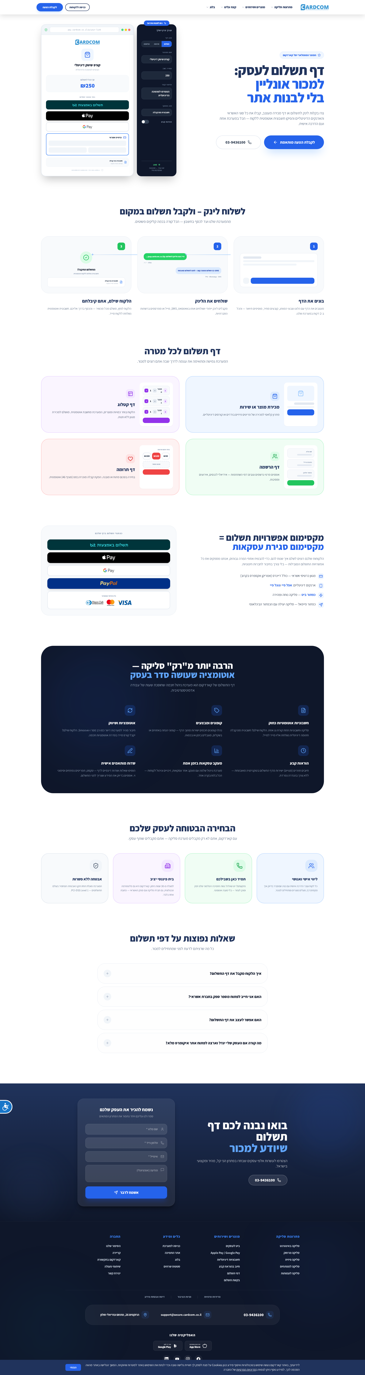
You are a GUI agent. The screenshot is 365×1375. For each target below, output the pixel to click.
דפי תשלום (233, 1273)
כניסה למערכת (171, 1246)
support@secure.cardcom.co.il (181, 1315)
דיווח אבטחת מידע (155, 1296)
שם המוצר (167, 52)
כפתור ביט (309, 594)
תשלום (166, 44)
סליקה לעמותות (290, 1273)
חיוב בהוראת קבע (229, 1266)
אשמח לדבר (129, 1192)
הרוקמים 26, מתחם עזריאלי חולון (119, 1315)
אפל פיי (287, 585)
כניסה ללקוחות (77, 7)
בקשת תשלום (232, 1280)
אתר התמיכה (172, 1253)
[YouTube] (177, 1359)
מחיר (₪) (167, 68)
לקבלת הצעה (50, 7)
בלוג (212, 7)
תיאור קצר (167, 84)
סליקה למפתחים (290, 1266)
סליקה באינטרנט (290, 1246)
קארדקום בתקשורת (109, 1260)
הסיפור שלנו (113, 1246)
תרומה (156, 44)
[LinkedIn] (166, 1359)
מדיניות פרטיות (212, 1296)
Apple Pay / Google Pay (225, 1253)
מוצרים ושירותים (255, 7)
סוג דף (169, 38)
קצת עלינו (230, 7)
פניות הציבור (184, 1296)
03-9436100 (235, 142)
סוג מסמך (167, 106)
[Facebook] (198, 1359)
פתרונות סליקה (283, 7)
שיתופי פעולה (113, 1266)
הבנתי (73, 1367)
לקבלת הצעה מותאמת (297, 142)
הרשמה (147, 44)
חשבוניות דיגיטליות (228, 1260)
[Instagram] (188, 1359)
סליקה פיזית (292, 1260)
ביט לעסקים (233, 1246)
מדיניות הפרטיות (246, 1370)
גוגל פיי (275, 585)
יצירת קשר (114, 1273)
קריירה (117, 1253)
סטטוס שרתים (172, 1266)
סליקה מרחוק (292, 1253)
